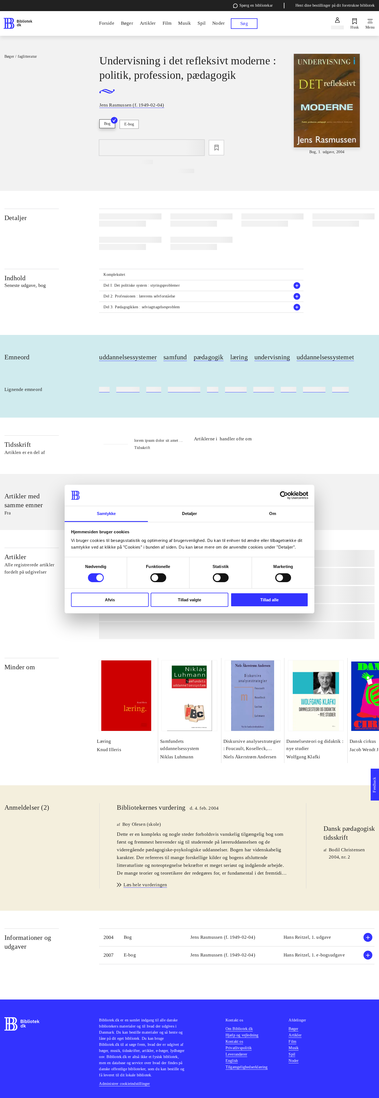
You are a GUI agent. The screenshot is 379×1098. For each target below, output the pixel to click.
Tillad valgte (189, 599)
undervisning (272, 357)
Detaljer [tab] (189, 513)
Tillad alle (269, 599)
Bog (107, 124)
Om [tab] (272, 513)
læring (239, 357)
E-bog (129, 124)
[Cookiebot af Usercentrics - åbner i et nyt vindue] (284, 495)
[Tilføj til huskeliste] (216, 147)
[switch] (158, 577)
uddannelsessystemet (325, 357)
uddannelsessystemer (128, 357)
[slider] (327, 104)
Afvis (110, 599)
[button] (201, 285)
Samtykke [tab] (106, 513)
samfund (175, 357)
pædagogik (209, 357)
